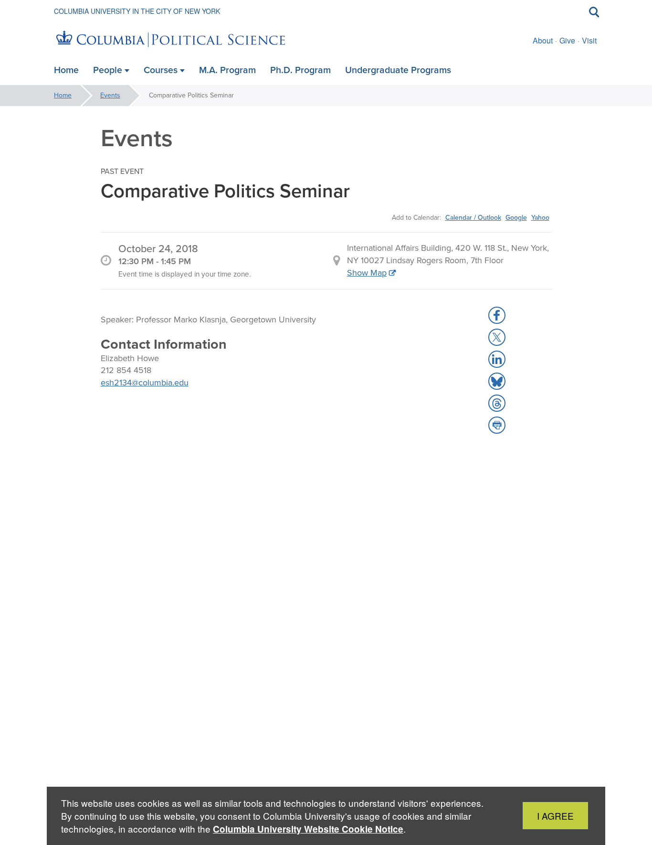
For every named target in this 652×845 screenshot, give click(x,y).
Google (516, 217)
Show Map (367, 273)
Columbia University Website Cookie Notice (308, 829)
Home (63, 95)
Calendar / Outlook (473, 217)
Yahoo (540, 217)
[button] (496, 315)
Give (567, 40)
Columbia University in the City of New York (137, 11)
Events (110, 95)
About (543, 40)
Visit (589, 40)
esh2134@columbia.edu (145, 382)
